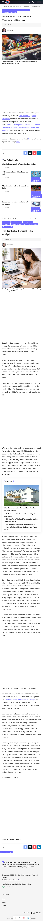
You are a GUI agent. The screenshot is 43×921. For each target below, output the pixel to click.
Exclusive (6, 224)
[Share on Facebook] (15, 918)
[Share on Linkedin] (28, 918)
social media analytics (14, 839)
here (30, 139)
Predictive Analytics (9, 12)
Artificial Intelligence (7, 880)
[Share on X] (19, 918)
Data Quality (28, 222)
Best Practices (16, 222)
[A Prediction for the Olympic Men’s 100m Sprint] (36, 188)
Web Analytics (7, 226)
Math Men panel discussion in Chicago (20, 700)
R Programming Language (36, 196)
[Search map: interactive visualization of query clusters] (36, 204)
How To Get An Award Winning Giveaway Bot (16, 884)
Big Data (4, 887)
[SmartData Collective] (7, 2)
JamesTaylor (10, 30)
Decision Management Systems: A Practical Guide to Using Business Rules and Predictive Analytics (21, 127)
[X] (34, 912)
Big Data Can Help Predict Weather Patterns (20, 524)
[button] (3, 2)
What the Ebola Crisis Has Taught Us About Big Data (19, 164)
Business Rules (8, 10)
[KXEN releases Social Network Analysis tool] (36, 174)
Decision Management (22, 10)
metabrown (10, 244)
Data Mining (35, 177)
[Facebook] (31, 912)
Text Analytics (32, 224)
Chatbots (15, 880)
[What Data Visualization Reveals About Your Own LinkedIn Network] (21, 495)
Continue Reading (6, 852)
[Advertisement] (21, 88)
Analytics (6, 222)
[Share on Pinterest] (24, 918)
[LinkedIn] (39, 912)
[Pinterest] (37, 912)
